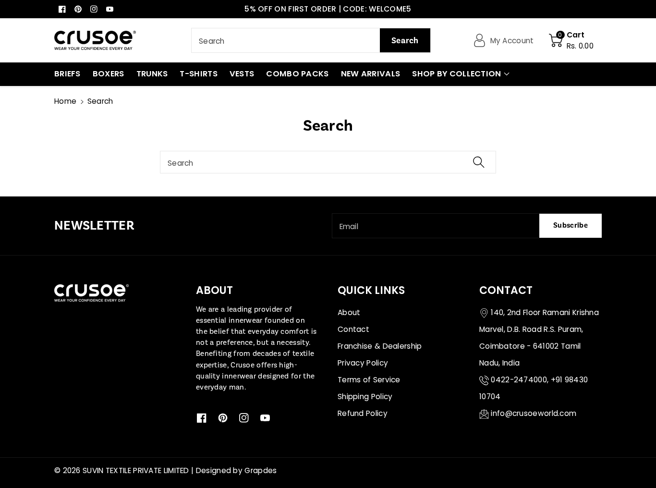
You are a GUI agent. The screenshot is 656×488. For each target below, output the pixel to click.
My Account (512, 41)
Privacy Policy (363, 363)
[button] (571, 40)
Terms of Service (369, 380)
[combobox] (311, 40)
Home (65, 101)
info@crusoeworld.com (533, 413)
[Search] (479, 162)
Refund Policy (363, 413)
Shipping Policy (365, 396)
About (349, 312)
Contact (353, 329)
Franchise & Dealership (380, 346)
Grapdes (260, 470)
